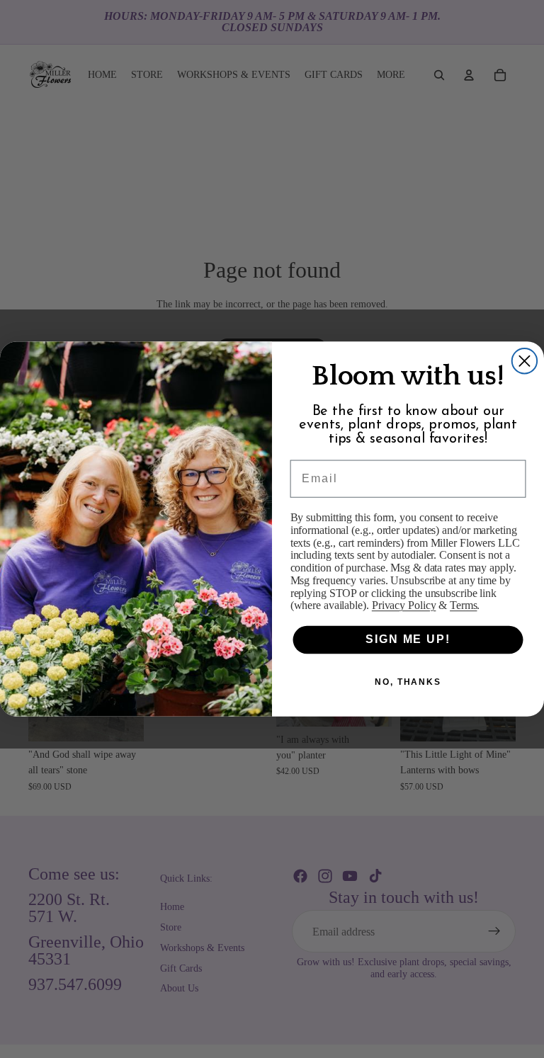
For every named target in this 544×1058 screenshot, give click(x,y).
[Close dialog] (524, 360)
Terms (463, 605)
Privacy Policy (404, 605)
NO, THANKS (408, 682)
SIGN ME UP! (408, 640)
